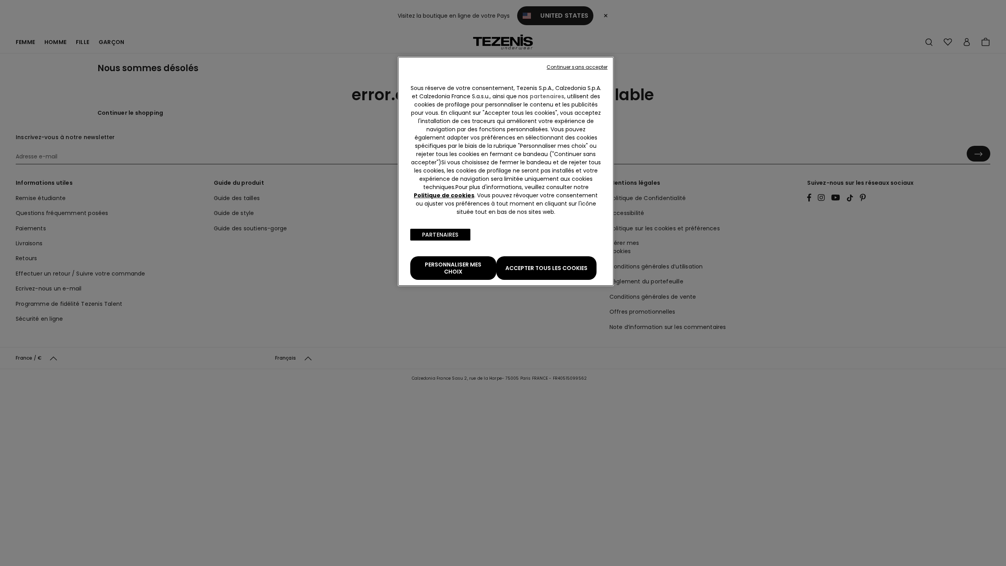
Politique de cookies (444, 195)
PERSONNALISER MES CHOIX (453, 268)
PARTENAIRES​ (440, 235)
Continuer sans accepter (577, 67)
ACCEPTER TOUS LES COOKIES (546, 268)
